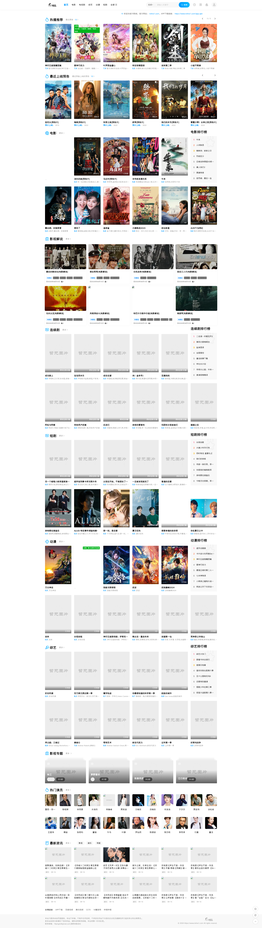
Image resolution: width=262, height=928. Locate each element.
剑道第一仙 (166, 636)
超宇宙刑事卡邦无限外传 (85, 481)
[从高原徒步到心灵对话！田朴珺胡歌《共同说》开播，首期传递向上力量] (58, 884)
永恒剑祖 (78, 636)
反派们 (106, 425)
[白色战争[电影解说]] (153, 256)
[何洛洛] (167, 800)
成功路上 (49, 375)
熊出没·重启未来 (140, 636)
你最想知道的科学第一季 (143, 693)
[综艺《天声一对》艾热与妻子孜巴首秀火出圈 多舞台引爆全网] (116, 854)
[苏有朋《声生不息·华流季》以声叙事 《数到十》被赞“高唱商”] (174, 884)
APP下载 (59, 909)
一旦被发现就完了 (140, 481)
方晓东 (138, 809)
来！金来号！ (138, 375)
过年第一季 (166, 742)
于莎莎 (182, 809)
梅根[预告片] (80, 122)
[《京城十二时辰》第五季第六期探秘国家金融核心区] (87, 854)
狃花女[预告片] (52, 122)
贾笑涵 (124, 809)
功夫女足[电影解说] (55, 313)
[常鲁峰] (109, 800)
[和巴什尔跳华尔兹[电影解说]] (153, 298)
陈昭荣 (65, 809)
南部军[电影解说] (185, 313)
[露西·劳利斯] (51, 800)
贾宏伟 (196, 809)
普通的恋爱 (166, 481)
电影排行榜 (199, 132)
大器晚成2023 (138, 228)
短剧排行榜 (199, 434)
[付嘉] (197, 823)
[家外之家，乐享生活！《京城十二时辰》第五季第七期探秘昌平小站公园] (145, 854)
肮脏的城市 (166, 693)
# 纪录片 (165, 319)
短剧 (105, 4)
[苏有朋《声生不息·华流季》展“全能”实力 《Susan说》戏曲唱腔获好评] (204, 884)
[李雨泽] (182, 823)
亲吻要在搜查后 (52, 530)
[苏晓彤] (153, 800)
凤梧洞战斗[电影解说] (100, 313)
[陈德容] (153, 823)
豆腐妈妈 (165, 375)
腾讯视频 (79, 909)
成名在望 (107, 375)
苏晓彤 (153, 809)
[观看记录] (194, 5)
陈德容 (153, 832)
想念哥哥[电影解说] (99, 272)
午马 (109, 832)
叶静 (124, 832)
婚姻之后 (195, 425)
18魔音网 (97, 909)
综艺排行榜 (199, 646)
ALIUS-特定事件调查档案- (86, 530)
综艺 (90, 4)
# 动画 (150, 319)
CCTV (88, 909)
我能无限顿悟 (109, 587)
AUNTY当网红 (197, 228)
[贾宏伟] (197, 800)
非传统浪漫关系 (139, 179)
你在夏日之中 (197, 530)
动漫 (98, 4)
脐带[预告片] (138, 122)
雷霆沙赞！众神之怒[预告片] (204, 122)
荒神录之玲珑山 (198, 636)
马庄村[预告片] (110, 179)
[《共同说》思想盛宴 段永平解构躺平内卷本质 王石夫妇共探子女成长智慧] (116, 884)
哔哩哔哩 (107, 909)
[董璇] (95, 823)
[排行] (206, 5)
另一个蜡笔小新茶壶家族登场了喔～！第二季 (65, 481)
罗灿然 (138, 832)
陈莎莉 (167, 832)
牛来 (163, 179)
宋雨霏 (80, 809)
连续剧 (55, 330)
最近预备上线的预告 (82, 76)
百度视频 (69, 909)
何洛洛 (167, 809)
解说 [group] (49, 278)
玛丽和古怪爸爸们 (169, 425)
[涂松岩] (211, 800)
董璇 (95, 832)
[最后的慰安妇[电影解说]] (65, 256)
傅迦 (65, 832)
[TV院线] (52, 5)
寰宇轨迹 (107, 693)
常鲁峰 (109, 809)
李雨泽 (182, 832)
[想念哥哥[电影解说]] (109, 256)
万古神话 (49, 587)
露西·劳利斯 (51, 809)
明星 (99, 843)
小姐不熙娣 (196, 65)
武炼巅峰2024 (168, 587)
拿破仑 (77, 742)
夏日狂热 (136, 530)
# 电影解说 (78, 278)
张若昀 (80, 832)
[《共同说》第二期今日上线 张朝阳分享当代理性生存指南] (87, 884)
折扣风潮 (49, 693)
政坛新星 (165, 228)
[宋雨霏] (80, 800)
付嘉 (196, 832)
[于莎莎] (182, 800)
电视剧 (82, 4)
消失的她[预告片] (82, 179)
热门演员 (56, 790)
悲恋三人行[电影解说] (187, 272)
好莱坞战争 (196, 742)
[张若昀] (80, 823)
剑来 (47, 636)
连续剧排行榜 (200, 329)
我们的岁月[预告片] (170, 122)
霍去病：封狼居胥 (53, 228)
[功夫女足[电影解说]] (65, 298)
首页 (66, 4)
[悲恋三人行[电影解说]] (196, 256)
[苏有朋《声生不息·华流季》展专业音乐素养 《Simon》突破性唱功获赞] (204, 854)
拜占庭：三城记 (52, 742)
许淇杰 (95, 809)
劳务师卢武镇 (80, 425)
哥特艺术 (107, 742)
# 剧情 (56, 278)
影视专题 (56, 753)
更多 (61, 133)
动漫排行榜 (199, 540)
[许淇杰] (95, 800)
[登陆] (214, 5)
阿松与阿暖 (50, 425)
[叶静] (124, 823)
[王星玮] (51, 823)
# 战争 (69, 278)
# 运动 (69, 319)
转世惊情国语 (138, 65)
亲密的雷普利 (138, 425)
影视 (81, 843)
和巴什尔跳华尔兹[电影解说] (146, 313)
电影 (74, 4)
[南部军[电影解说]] (196, 298)
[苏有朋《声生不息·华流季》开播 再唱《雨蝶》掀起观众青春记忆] (174, 854)
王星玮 (51, 832)
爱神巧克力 (79, 65)
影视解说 (56, 239)
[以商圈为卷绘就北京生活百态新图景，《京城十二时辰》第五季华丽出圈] (145, 884)
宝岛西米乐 (79, 375)
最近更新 (71, 19)
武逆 (134, 587)
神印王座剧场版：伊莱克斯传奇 (117, 636)
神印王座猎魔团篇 (53, 65)
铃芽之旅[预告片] (111, 122)
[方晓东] (138, 800)
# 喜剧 (63, 319)
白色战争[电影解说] (142, 272)
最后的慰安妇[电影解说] (57, 272)
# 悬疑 (157, 319)
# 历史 (63, 278)
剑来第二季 (166, 65)
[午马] (109, 823)
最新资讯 (56, 843)
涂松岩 (211, 809)
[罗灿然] (138, 823)
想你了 (77, 228)
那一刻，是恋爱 (110, 530)
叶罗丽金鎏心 (109, 65)
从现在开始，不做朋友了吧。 (116, 481)
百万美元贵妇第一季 (83, 693)
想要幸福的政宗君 (169, 530)
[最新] (200, 5)
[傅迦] (66, 823)
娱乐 (90, 843)
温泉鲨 (106, 228)
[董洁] (211, 823)
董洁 (211, 832)
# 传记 (172, 319)
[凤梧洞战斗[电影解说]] (109, 298)
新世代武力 (137, 742)
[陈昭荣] (66, 800)
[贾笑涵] (124, 800)
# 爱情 (194, 278)
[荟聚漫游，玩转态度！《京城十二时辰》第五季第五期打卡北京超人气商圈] (58, 854)
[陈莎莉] (167, 823)
